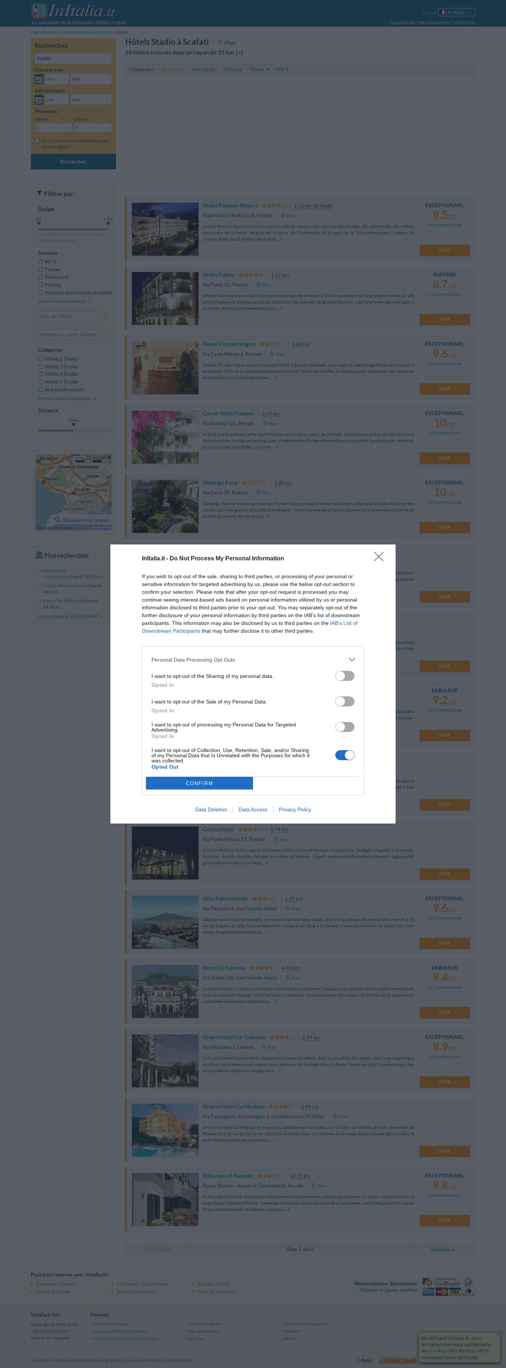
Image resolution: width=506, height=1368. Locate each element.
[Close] (381, 559)
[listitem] (253, 659)
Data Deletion (211, 809)
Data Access (253, 809)
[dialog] (253, 684)
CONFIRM (199, 783)
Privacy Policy (295, 809)
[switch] (344, 676)
